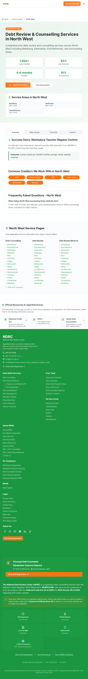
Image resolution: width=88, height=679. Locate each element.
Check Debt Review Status (56, 384)
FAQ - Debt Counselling (11, 449)
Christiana (11, 258)
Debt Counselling (9, 377)
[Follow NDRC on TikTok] (30, 531)
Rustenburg (11, 245)
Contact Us (7, 456)
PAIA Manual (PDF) (10, 521)
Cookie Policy (8, 505)
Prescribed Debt (9, 400)
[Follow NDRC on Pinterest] (20, 531)
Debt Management (10, 394)
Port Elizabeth (51, 419)
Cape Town (50, 410)
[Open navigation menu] (84, 3)
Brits (9, 256)
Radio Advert (7, 488)
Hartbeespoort (12, 272)
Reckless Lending (9, 397)
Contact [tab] (73, 132)
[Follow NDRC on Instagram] (15, 531)
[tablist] (44, 132)
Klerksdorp (11, 250)
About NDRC (7, 430)
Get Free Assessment (13, 538)
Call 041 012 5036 (20, 85)
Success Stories (9, 439)
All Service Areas (52, 403)
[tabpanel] (44, 175)
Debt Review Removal (11, 381)
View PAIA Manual (44, 655)
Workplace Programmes (12, 465)
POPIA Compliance (10, 511)
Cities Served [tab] (34, 132)
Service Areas (17, 19)
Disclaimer (6, 508)
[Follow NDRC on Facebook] (5, 531)
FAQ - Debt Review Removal (13, 452)
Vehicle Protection (9, 406)
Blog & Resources (9, 443)
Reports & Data (8, 446)
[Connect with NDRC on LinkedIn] (25, 531)
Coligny (10, 261)
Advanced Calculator (54, 377)
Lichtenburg (11, 280)
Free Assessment (72, 4)
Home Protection (9, 403)
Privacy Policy (8, 498)
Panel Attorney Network (12, 475)
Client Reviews (8, 436)
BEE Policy (7, 514)
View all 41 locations (15, 287)
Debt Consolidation (10, 390)
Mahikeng (11, 253)
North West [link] (30, 19)
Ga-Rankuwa (12, 269)
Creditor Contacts (52, 394)
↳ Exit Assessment (11, 387)
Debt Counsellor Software (12, 472)
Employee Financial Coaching (14, 468)
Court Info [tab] (53, 132)
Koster (9, 278)
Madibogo (11, 283)
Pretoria (49, 416)
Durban (48, 413)
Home (6, 19)
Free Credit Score (52, 387)
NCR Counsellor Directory (55, 390)
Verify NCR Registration (14, 366)
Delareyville (11, 264)
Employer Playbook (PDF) (12, 478)
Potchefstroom (12, 247)
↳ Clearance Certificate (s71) (15, 384)
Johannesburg (51, 406)
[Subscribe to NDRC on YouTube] (10, 531)
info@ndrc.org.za (12, 359)
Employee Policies (9, 518)
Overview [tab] (15, 132)
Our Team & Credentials (12, 433)
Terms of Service (9, 502)
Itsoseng (10, 275)
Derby (9, 267)
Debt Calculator (52, 381)
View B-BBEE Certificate (64, 655)
